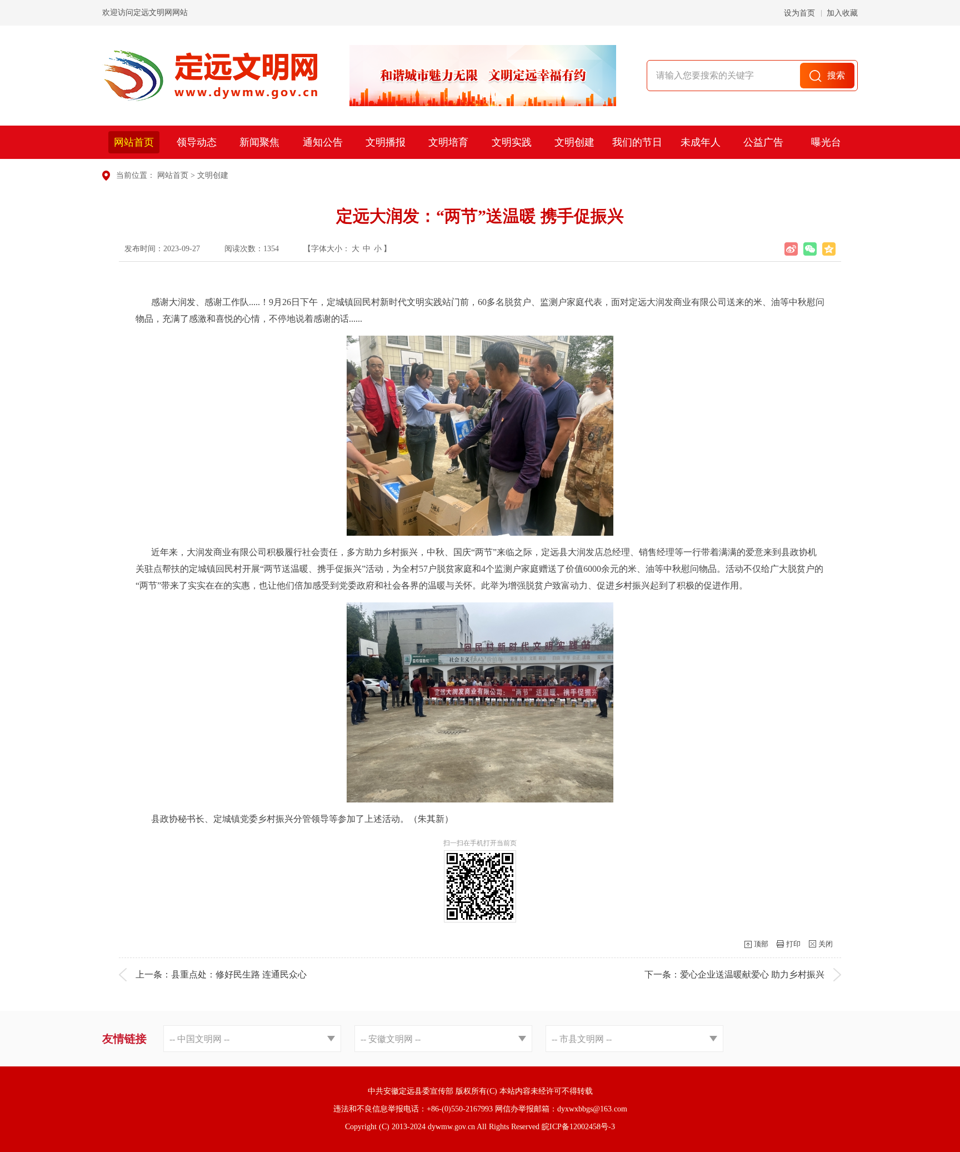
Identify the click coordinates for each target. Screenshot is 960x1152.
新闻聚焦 (259, 142)
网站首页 (134, 142)
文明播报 (386, 142)
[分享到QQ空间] (829, 249)
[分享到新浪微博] (791, 249)
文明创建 (574, 142)
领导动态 (197, 142)
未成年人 (701, 142)
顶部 (761, 944)
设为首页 (799, 13)
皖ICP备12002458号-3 (578, 1127)
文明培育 (448, 142)
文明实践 (512, 142)
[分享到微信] (810, 249)
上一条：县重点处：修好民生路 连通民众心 (221, 974)
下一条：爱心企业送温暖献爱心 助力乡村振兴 (734, 974)
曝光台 (826, 142)
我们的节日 (637, 142)
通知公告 (323, 142)
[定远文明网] (209, 75)
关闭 (825, 944)
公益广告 (763, 142)
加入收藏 (842, 13)
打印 (793, 944)
